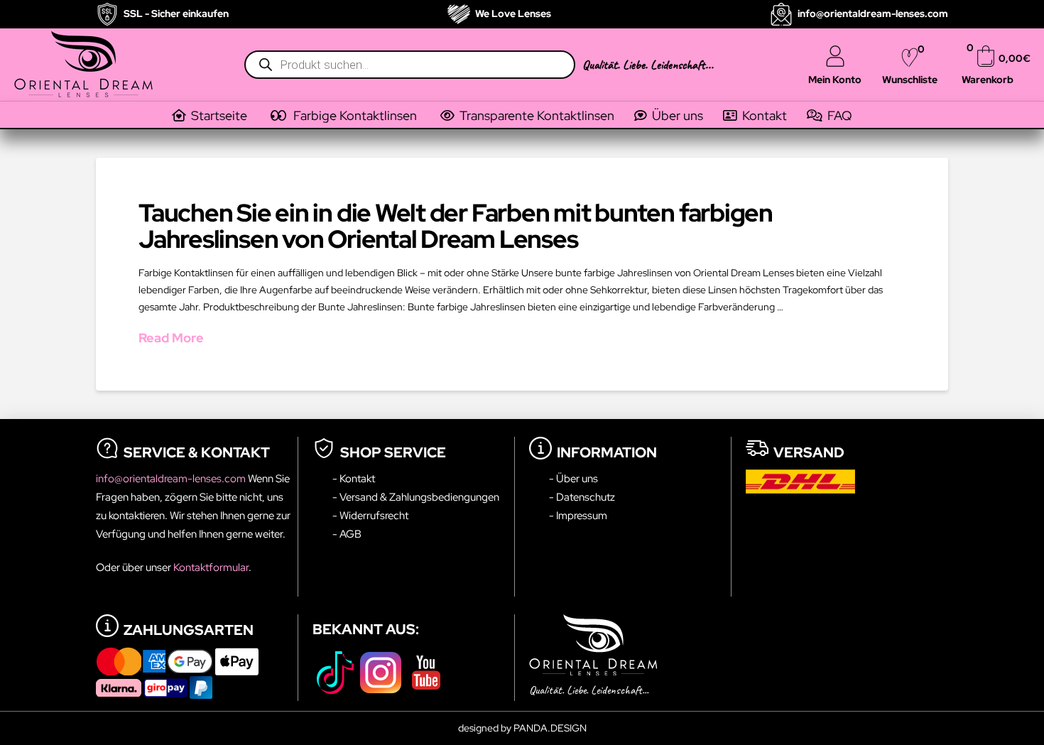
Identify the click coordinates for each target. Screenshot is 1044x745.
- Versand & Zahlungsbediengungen (415, 496)
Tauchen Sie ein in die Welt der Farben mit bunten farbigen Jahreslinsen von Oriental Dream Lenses (455, 226)
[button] (353, 116)
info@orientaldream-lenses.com (172, 478)
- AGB (346, 533)
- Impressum (578, 515)
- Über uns (573, 478)
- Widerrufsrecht (370, 515)
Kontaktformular (211, 567)
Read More (171, 338)
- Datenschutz (582, 496)
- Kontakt (353, 478)
